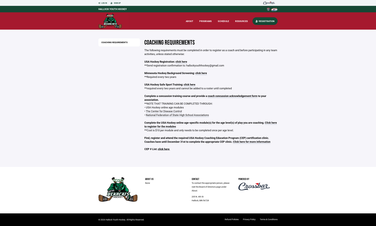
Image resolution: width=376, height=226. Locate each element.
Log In (104, 3)
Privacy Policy (249, 219)
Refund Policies (232, 219)
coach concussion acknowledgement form (232, 96)
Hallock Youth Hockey (112, 9)
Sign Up (117, 3)
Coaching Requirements (114, 42)
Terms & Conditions (269, 219)
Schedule (223, 21)
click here (181, 61)
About (189, 21)
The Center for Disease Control (164, 111)
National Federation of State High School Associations (177, 115)
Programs (205, 21)
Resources (241, 21)
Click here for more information (251, 141)
